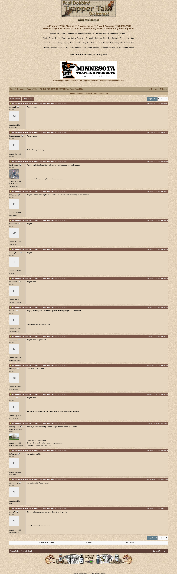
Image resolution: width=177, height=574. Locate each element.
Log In (164, 89)
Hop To (27, 99)
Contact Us (157, 551)
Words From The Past (64, 47)
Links (68, 38)
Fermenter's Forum (126, 47)
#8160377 (164, 103)
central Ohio (13, 127)
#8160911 (164, 423)
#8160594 (164, 394)
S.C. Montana (13, 389)
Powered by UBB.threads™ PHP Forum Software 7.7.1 (88, 573)
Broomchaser (14, 136)
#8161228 (164, 479)
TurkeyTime (14, 253)
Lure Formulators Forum (108, 47)
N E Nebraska (14, 418)
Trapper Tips (60, 38)
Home (52, 33)
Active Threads (91, 93)
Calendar (80, 93)
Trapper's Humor (49, 43)
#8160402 (164, 191)
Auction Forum (48, 38)
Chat (105, 38)
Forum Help (103, 93)
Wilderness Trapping (90, 33)
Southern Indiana (15, 302)
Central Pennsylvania (16, 445)
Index (89, 543)
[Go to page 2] (158, 99)
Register (154, 89)
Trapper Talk (32, 89)
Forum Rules (15, 551)
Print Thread (15, 99)
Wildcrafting (114, 43)
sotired (12, 398)
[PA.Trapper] (14, 178)
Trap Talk (59, 33)
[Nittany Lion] (14, 439)
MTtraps (12, 369)
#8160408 (164, 278)
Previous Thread (47, 543)
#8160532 (164, 336)
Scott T (12, 311)
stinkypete (13, 483)
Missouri (12, 156)
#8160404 (164, 220)
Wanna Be (13, 224)
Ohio (11, 503)
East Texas (12, 215)
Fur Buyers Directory (78, 43)
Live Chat (130, 38)
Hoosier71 (13, 282)
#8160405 (164, 249)
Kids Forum (93, 47)
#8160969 (164, 450)
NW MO (11, 273)
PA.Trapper (13, 165)
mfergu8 (12, 107)
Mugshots (91, 43)
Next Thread (130, 543)
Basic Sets (81, 38)
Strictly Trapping (63, 43)
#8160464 (164, 307)
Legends (77, 47)
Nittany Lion (14, 427)
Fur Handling (122, 33)
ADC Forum (68, 33)
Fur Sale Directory (102, 43)
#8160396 (164, 161)
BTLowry (13, 195)
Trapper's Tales (49, 47)
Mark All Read (26, 551)
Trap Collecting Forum (116, 38)
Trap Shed (78, 33)
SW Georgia (13, 244)
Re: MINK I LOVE (60, 103)
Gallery (73, 38)
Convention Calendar (94, 38)
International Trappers (107, 33)
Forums (20, 89)
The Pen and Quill (127, 43)
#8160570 (164, 365)
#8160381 (164, 132)
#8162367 (164, 508)
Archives (84, 47)
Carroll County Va (15, 360)
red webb (13, 340)
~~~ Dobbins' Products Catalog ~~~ (88, 54)
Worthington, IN (14, 331)
